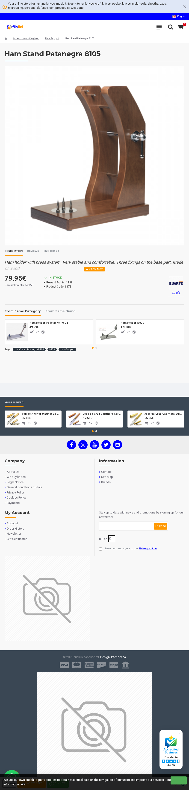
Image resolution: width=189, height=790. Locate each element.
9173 (52, 349)
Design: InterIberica (112, 657)
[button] (93, 348)
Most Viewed (14, 402)
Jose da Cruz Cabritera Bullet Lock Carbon (164, 413)
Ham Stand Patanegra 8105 (29, 349)
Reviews (33, 251)
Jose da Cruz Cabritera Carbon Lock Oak (102, 413)
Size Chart (51, 251)
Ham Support (52, 38)
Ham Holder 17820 (132, 322)
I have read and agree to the (130, 548)
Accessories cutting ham (26, 38)
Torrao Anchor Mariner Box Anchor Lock (41, 413)
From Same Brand (60, 311)
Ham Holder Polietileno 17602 (49, 322)
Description (14, 251)
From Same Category (23, 311)
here (22, 784)
